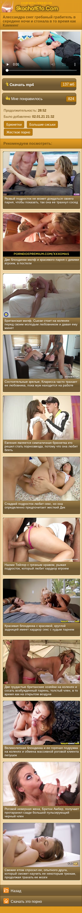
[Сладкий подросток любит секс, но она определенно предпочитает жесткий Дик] (41, 479)
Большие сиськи (42, 124)
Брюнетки (14, 124)
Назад (15, 891)
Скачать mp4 (41, 84)
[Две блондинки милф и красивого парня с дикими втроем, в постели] (41, 235)
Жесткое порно (18, 132)
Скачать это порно (26, 901)
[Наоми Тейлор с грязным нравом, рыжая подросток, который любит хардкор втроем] (41, 540)
